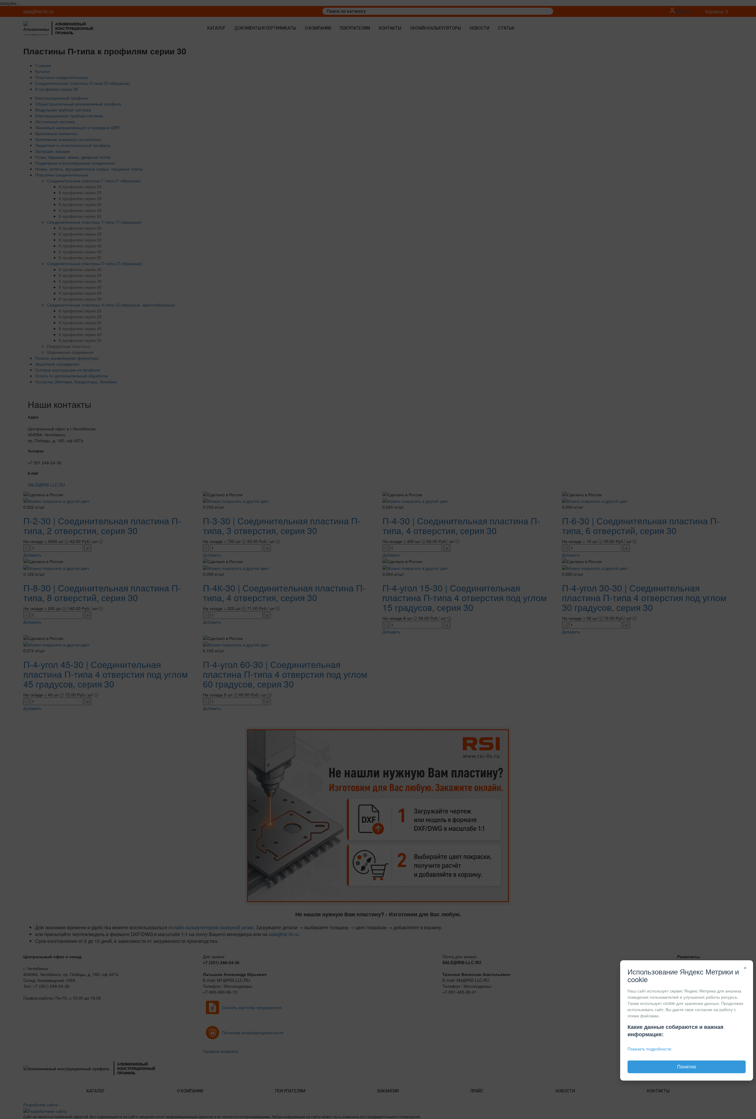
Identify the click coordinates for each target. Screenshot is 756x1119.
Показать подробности (649, 1049)
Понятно (686, 1066)
